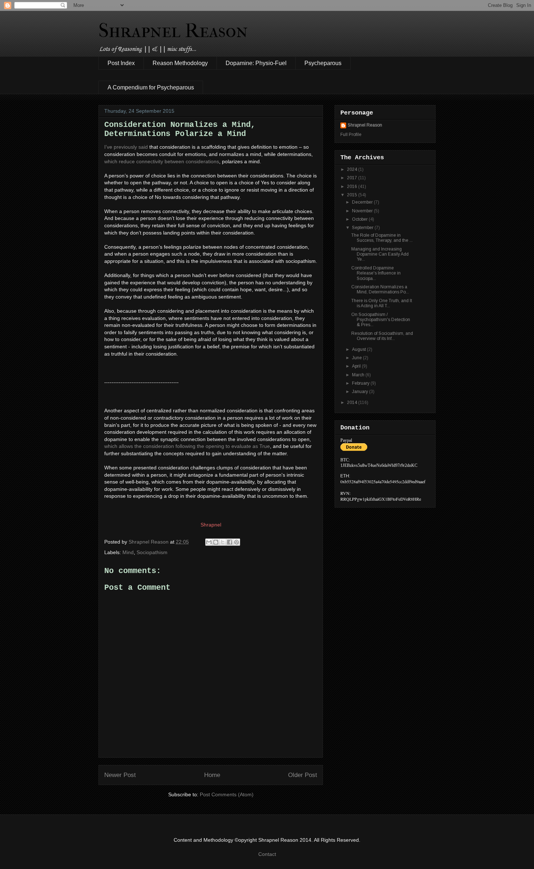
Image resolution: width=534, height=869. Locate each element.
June (357, 357)
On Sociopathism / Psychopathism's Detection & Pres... (380, 320)
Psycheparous (322, 63)
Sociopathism (152, 552)
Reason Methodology (180, 63)
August (359, 349)
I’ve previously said (126, 147)
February (361, 383)
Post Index (121, 63)
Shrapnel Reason (173, 30)
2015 (352, 194)
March (358, 374)
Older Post (302, 775)
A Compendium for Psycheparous (151, 87)
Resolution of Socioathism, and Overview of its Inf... (382, 336)
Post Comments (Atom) (227, 794)
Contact (267, 854)
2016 (352, 186)
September (363, 227)
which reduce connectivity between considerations (161, 161)
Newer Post (120, 775)
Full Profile (350, 134)
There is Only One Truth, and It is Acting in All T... (381, 303)
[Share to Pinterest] (236, 542)
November (363, 210)
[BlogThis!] (215, 542)
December (363, 202)
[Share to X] (222, 542)
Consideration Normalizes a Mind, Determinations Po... (380, 289)
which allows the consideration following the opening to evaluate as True (187, 446)
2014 (352, 402)
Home (212, 775)
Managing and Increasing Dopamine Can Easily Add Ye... (380, 254)
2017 (352, 177)
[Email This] (209, 542)
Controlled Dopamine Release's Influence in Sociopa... (376, 273)
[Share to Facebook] (229, 542)
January (360, 391)
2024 (352, 169)
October (360, 219)
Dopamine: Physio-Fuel (256, 63)
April (357, 366)
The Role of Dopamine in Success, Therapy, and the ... (382, 238)
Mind (128, 552)
